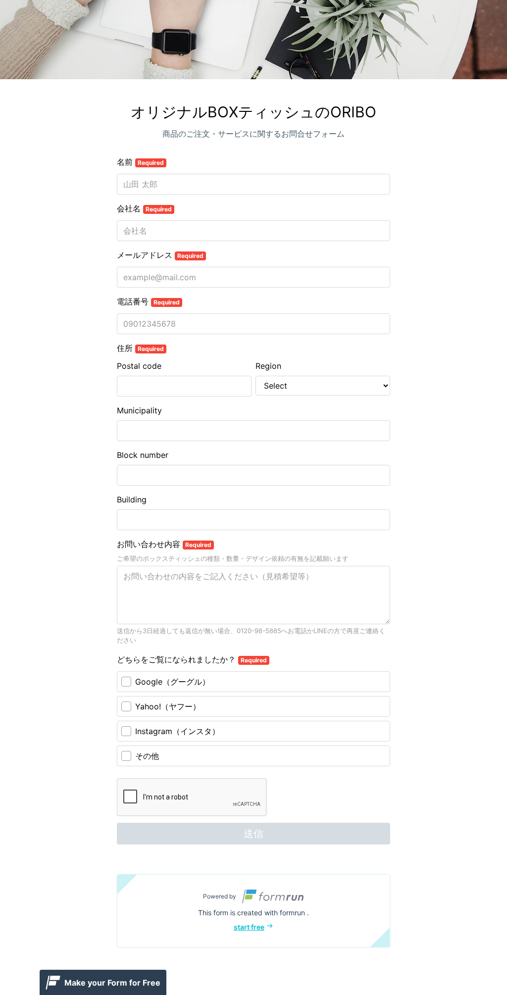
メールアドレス (160, 255)
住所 (140, 348)
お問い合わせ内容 (164, 544)
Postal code (139, 366)
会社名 (144, 208)
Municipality (139, 410)
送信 (253, 834)
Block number (142, 455)
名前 (140, 162)
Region (268, 366)
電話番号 (148, 301)
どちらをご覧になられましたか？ (192, 659)
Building (132, 499)
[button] (253, 910)
